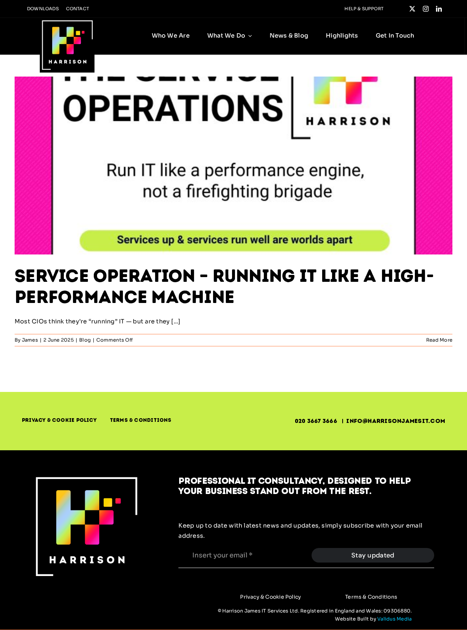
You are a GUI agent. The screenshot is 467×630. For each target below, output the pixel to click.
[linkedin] (439, 9)
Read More (439, 340)
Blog (85, 340)
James (30, 340)
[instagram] (426, 9)
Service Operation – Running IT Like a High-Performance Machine (224, 286)
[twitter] (412, 9)
